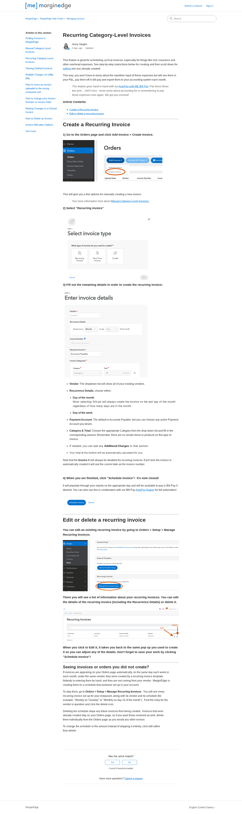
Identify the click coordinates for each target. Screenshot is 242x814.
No (129, 762)
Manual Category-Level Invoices (38, 50)
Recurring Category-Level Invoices (39, 60)
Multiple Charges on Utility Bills (40, 76)
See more (31, 131)
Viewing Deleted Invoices (39, 68)
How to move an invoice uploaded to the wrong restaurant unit (38, 88)
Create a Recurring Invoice (83, 109)
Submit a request (193, 5)
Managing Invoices (76, 18)
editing (67, 68)
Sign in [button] (209, 5)
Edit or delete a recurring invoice (86, 113)
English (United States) (202, 807)
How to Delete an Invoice (39, 118)
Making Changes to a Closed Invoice (41, 110)
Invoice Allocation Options (39, 124)
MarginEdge (31, 18)
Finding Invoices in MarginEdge (35, 40)
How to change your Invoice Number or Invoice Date (40, 100)
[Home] (48, 6)
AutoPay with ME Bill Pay (133, 86)
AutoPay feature (145, 489)
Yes (112, 762)
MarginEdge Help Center (51, 18)
